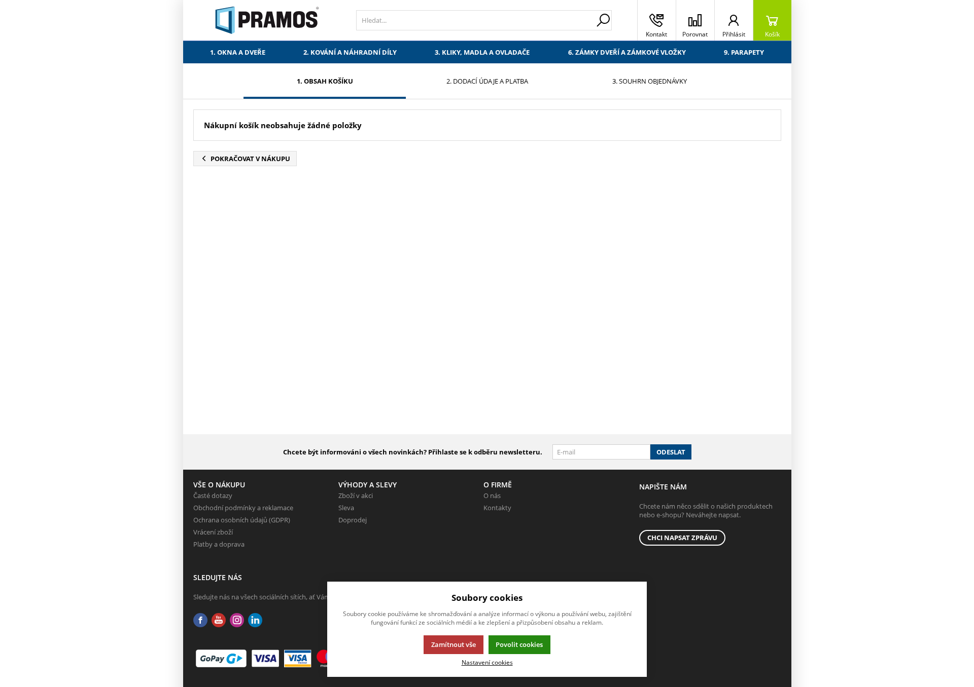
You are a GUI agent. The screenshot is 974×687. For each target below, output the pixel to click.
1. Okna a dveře (237, 52)
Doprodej (352, 519)
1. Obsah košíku (325, 81)
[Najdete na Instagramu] (237, 620)
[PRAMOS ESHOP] (267, 20)
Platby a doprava (219, 544)
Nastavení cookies (487, 662)
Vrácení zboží (213, 532)
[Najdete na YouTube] (219, 620)
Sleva (346, 507)
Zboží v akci (355, 495)
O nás (492, 495)
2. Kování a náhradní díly (350, 52)
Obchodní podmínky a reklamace (243, 507)
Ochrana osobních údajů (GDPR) (241, 519)
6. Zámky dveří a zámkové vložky (627, 52)
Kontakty (497, 507)
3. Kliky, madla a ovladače (482, 52)
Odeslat (670, 451)
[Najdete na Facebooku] (200, 620)
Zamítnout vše (453, 644)
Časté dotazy (212, 495)
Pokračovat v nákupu (250, 158)
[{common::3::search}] (603, 20)
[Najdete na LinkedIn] (255, 620)
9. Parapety (744, 52)
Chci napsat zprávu (682, 537)
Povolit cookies (519, 644)
